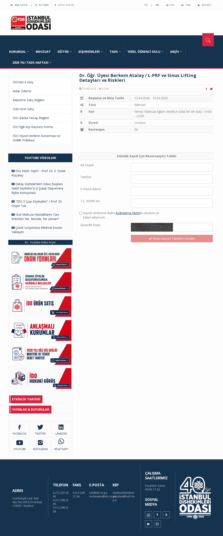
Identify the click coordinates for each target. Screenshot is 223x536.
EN (157, 5)
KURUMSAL (17, 52)
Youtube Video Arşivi (42, 242)
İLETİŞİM (43, 5)
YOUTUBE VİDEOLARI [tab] (40, 158)
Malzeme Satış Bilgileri (28, 100)
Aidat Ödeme (65, 5)
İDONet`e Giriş (23, 82)
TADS (114, 52)
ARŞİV (174, 52)
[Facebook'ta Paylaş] (206, 89)
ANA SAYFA (20, 5)
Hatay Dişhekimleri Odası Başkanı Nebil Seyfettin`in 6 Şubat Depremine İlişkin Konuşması (37, 188)
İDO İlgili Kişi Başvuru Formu (33, 127)
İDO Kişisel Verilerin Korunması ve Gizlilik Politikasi (36, 138)
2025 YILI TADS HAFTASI (30, 62)
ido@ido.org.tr (98, 493)
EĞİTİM (63, 52)
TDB (186, 5)
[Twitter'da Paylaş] (211, 89)
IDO (39, 23)
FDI (171, 5)
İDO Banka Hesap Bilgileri (31, 118)
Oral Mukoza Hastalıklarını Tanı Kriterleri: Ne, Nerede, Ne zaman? (35, 216)
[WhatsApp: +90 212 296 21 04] (157, 523)
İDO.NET (205, 5)
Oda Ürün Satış (23, 109)
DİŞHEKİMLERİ (89, 52)
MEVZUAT (43, 52)
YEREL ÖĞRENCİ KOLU (144, 52)
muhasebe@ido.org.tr (103, 496)
